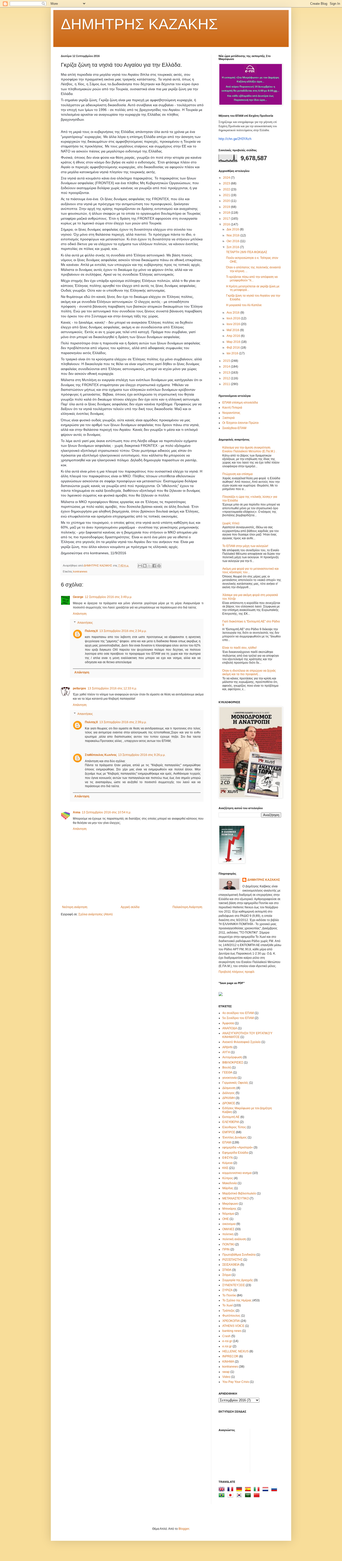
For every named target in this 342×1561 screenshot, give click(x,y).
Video (226, 1377)
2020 (227, 201)
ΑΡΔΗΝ (227, 1047)
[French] (231, 1490)
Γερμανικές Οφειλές (235, 1082)
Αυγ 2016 (233, 312)
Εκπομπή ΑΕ (231, 1117)
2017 (227, 218)
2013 (227, 372)
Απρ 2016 (234, 336)
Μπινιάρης (229, 1208)
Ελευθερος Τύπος (234, 1127)
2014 (227, 366)
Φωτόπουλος (231, 1315)
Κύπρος (227, 1178)
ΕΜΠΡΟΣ (228, 1132)
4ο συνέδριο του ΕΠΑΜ (238, 1013)
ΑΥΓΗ (226, 1052)
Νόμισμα (228, 1213)
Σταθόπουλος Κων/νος (101, 755)
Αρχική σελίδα (130, 907)
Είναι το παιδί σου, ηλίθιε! (239, 647)
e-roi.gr (227, 1341)
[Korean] (240, 1496)
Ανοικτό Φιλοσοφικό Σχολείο (241, 1042)
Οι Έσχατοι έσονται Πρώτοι (240, 423)
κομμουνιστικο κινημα (237, 1173)
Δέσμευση (229, 1088)
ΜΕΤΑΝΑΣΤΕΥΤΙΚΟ (235, 1198)
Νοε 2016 (233, 235)
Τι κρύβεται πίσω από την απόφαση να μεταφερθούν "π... (252, 278)
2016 (227, 224)
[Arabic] (249, 1496)
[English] (223, 1490)
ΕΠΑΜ (226, 1142)
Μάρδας (227, 1188)
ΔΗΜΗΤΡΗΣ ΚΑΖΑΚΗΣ (139, 24)
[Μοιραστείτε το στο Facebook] (154, 565)
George (78, 597)
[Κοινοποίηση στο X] (149, 565)
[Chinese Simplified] (258, 1496)
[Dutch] (266, 1490)
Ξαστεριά (228, 418)
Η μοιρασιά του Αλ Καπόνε (244, 305)
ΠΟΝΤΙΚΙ (228, 1244)
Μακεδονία (229, 1183)
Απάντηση (80, 613)
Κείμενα (227, 1163)
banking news (231, 1331)
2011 (227, 384)
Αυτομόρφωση (232, 1057)
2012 (227, 378)
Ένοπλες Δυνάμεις (234, 1137)
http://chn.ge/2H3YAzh (235, 139)
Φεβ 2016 (234, 347)
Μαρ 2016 (234, 342)
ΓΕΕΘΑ (227, 1072)
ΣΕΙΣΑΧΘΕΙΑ (231, 1264)
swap (226, 1372)
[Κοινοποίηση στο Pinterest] (158, 565)
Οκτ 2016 (233, 241)
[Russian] (275, 1490)
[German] (240, 1490)
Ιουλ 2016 (234, 318)
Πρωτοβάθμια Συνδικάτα (239, 1254)
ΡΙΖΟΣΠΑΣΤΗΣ (232, 1259)
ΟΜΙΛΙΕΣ (228, 1229)
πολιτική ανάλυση (234, 1239)
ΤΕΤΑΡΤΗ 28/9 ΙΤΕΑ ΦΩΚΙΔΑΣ (246, 252)
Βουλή (226, 1067)
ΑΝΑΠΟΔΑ (229, 1028)
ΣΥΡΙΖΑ (227, 1290)
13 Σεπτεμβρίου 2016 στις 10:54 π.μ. (106, 812)
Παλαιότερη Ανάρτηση (187, 907)
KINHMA (228, 1361)
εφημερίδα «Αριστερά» (237, 1147)
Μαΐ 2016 (233, 330)
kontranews (80, 571)
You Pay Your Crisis (235, 1382)
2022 (227, 189)
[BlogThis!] (144, 565)
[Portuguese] (223, 1496)
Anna (76, 812)
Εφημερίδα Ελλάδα (235, 1152)
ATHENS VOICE (233, 1326)
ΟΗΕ (225, 1219)
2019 (227, 207)
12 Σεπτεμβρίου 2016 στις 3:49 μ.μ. (108, 597)
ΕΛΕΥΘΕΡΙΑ (230, 1122)
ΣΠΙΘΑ (226, 1270)
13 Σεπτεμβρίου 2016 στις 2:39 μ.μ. (123, 722)
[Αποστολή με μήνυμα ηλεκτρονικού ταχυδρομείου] (139, 565)
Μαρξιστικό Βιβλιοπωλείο (239, 1193)
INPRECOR (230, 1356)
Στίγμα (226, 1275)
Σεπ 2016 (233, 247)
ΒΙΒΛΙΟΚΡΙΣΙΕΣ (232, 1062)
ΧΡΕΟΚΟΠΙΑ (231, 1321)
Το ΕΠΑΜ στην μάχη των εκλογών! (245, 546)
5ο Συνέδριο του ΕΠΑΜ (238, 1018)
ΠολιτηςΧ (91, 631)
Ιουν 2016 (234, 324)
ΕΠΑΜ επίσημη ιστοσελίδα (240, 402)
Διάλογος (228, 1093)
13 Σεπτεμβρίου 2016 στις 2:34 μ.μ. (123, 631)
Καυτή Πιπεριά (232, 407)
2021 (227, 195)
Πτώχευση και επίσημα (237, 474)
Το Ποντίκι (229, 1295)
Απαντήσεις (85, 622)
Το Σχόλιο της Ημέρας (237, 1300)
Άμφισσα (228, 1023)
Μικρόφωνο (230, 1203)
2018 (227, 212)
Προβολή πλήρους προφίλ (236, 972)
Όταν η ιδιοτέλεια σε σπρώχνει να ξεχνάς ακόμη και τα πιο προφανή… (249, 672)
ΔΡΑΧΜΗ (228, 1098)
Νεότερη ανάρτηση (74, 907)
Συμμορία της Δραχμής (237, 1280)
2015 (227, 361)
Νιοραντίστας (231, 413)
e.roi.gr (227, 1346)
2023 (227, 183)
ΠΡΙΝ (226, 1249)
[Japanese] (231, 1496)
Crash (226, 1336)
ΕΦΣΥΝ (227, 1157)
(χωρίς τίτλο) (230, 523)
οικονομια (229, 1224)
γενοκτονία (229, 1077)
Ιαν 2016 (233, 353)
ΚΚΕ (225, 1168)
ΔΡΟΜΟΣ (228, 1103)
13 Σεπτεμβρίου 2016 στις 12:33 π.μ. (112, 688)
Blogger (184, 1529)
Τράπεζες (228, 1310)
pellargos (79, 688)
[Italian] (258, 1490)
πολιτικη (228, 1234)
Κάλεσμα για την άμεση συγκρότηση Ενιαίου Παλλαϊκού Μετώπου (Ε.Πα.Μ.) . (249, 449)
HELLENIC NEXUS (235, 1351)
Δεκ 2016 (233, 229)
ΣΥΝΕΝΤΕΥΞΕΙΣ (233, 1285)
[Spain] (249, 1490)
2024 (227, 177)
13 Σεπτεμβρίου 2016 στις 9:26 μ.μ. (141, 755)
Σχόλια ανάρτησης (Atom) (95, 914)
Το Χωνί (227, 1305)
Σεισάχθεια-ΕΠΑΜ (234, 428)
